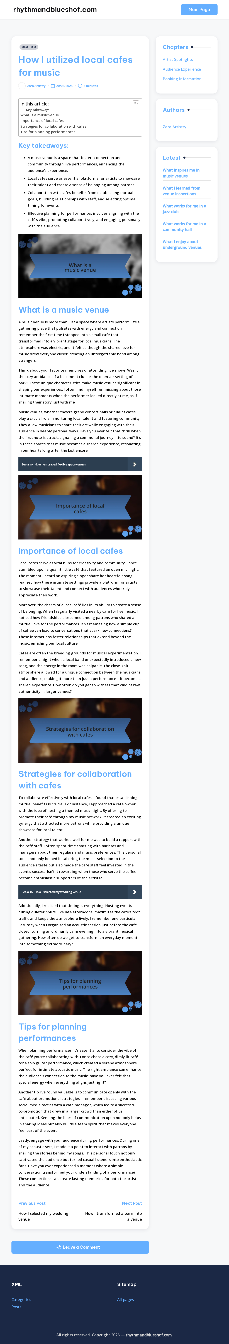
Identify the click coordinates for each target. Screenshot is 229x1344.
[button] (199, 9)
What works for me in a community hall (184, 226)
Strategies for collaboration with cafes (53, 126)
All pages (125, 1299)
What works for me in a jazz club (184, 208)
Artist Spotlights (178, 59)
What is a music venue (39, 115)
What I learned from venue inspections (181, 190)
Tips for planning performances (47, 131)
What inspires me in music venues (181, 172)
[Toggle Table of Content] (134, 103)
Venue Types (29, 46)
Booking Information (182, 78)
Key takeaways (38, 109)
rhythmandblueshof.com (55, 9)
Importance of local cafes (42, 120)
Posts (16, 1306)
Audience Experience (182, 69)
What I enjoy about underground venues (182, 244)
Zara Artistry (174, 126)
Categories (21, 1299)
